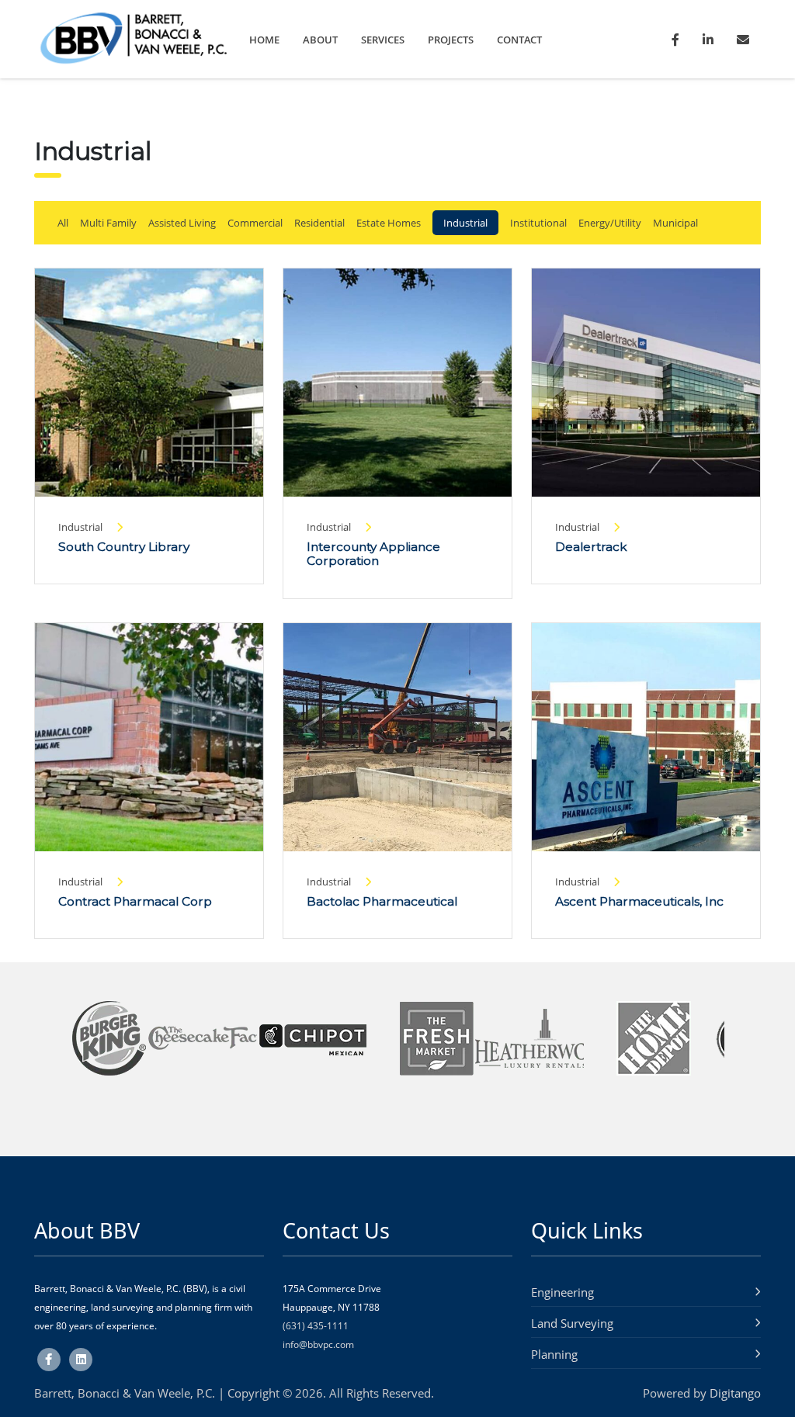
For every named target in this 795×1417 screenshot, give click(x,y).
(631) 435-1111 (316, 1325)
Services (382, 40)
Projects (451, 40)
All (62, 223)
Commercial (255, 223)
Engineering (562, 1292)
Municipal (675, 223)
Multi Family (108, 223)
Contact (519, 40)
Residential (319, 223)
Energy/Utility (609, 223)
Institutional (538, 223)
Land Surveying (572, 1323)
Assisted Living (182, 223)
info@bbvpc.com (318, 1344)
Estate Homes (388, 223)
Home (264, 40)
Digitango (735, 1393)
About (320, 40)
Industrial (465, 223)
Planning (554, 1354)
